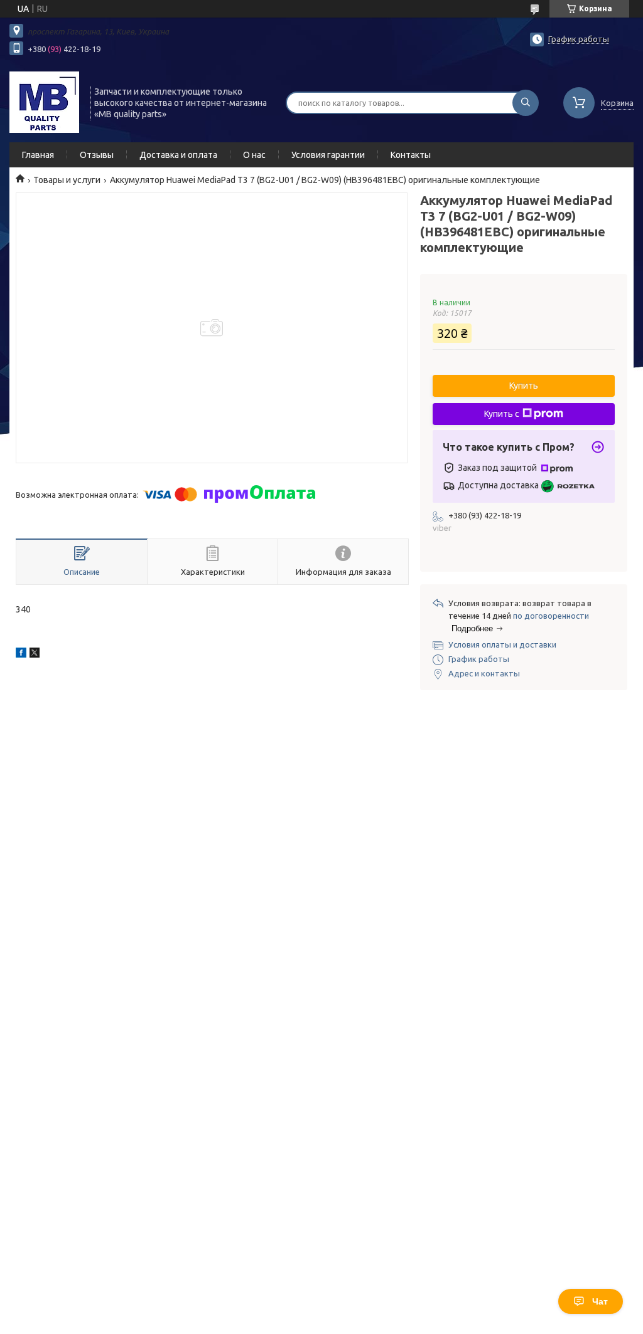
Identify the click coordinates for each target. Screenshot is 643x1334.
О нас (254, 154)
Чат (600, 1301)
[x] (35, 654)
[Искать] (525, 103)
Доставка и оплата (178, 154)
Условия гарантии (328, 154)
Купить (523, 386)
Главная (38, 154)
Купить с (501, 414)
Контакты (411, 154)
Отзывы (97, 154)
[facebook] (21, 654)
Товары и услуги (66, 180)
